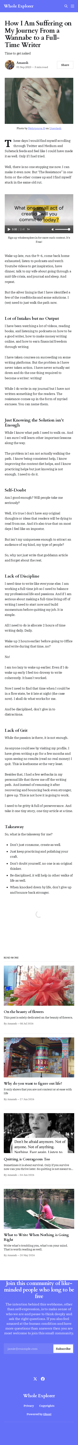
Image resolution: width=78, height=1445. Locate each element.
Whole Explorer (18, 6)
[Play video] (39, 214)
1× (28, 229)
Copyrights (47, 1406)
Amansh (22, 63)
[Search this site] (66, 6)
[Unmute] (53, 229)
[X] (35, 1379)
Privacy (29, 1406)
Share (65, 65)
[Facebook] (43, 1379)
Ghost (47, 1414)
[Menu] (72, 6)
